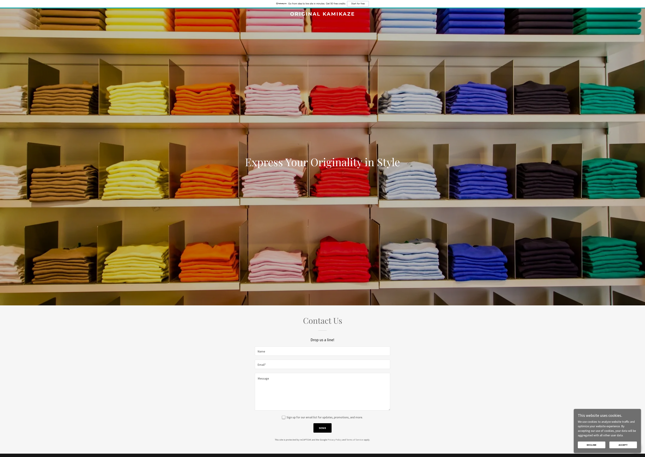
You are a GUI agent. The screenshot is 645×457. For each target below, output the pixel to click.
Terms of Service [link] (354, 439)
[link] (322, 14)
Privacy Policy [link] (335, 439)
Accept (623, 444)
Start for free (358, 4)
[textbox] (322, 351)
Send (322, 428)
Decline (591, 444)
